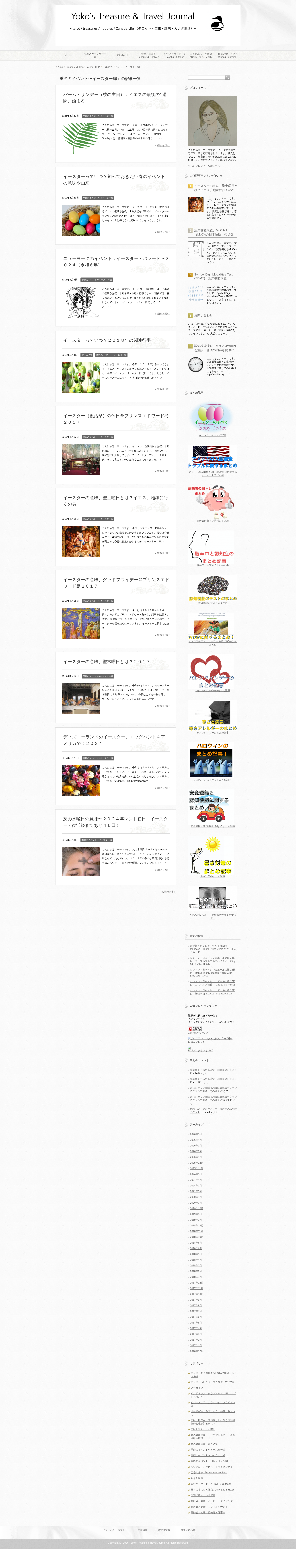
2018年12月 (196, 1225)
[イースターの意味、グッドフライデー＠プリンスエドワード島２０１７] (81, 636)
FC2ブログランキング (200, 1050)
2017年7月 (196, 1311)
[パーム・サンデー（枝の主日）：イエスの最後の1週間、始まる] (81, 151)
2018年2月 (196, 1271)
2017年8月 (196, 1305)
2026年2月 (196, 1151)
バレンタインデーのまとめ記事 (212, 690)
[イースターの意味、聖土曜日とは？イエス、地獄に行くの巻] (81, 554)
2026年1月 (196, 1157)
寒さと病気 (197, 1478)
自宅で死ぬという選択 (203, 1495)
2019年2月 (196, 1220)
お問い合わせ (121, 55)
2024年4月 (196, 1180)
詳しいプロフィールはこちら (204, 166)
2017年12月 (196, 1282)
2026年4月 (196, 1140)
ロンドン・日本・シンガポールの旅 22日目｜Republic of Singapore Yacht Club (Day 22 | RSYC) (212, 972)
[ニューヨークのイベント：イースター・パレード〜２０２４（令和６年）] (81, 315)
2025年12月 (196, 1162)
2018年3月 (196, 1265)
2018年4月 (196, 1260)
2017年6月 (196, 1317)
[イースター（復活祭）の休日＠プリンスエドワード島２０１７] (81, 472)
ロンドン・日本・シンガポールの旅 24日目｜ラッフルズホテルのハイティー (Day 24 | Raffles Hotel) (212, 961)
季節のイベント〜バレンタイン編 (209, 1461)
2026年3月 (196, 1145)
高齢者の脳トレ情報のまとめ (213, 520)
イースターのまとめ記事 (212, 435)
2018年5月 (196, 1254)
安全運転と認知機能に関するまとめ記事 (213, 826)
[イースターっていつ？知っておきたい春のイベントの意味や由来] (81, 233)
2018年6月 (196, 1248)
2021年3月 (196, 1191)
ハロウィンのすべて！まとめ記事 (212, 779)
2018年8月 (196, 1242)
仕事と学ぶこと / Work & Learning (227, 55)
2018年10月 (196, 1237)
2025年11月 (196, 1168)
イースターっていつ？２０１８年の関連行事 (107, 340)
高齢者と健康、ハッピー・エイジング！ (213, 1501)
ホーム (68, 55)
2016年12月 (196, 1351)
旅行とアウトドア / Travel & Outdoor (174, 55)
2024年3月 (196, 1185)
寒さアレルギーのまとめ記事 (213, 732)
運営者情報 (164, 1530)
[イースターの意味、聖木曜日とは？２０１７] (81, 712)
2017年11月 (196, 1288)
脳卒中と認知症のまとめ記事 (213, 565)
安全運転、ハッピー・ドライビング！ (212, 1466)
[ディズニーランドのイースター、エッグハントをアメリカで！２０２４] (81, 794)
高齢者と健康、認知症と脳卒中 (208, 1512)
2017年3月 (196, 1334)
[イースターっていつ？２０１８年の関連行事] (81, 390)
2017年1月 (196, 1345)
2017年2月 (196, 1339)
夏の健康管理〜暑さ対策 (204, 1444)
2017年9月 (196, 1299)
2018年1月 (196, 1277)
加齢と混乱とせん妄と (203, 1429)
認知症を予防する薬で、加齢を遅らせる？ (213, 1070)
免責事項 (143, 1530)
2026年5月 (196, 1134)
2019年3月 (196, 1214)
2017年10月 (196, 1294)
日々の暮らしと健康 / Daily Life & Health (201, 55)
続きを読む (163, 145)
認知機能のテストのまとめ (213, 602)
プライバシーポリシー (115, 1530)
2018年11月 (196, 1231)
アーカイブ (87, 355)
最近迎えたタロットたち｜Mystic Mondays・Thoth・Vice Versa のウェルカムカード (213, 949)
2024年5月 (196, 1174)
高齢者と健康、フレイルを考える (209, 1506)
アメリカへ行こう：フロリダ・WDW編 (212, 1382)
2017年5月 (196, 1322)
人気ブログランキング (198, 1033)
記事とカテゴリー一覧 (95, 55)
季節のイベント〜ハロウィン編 (208, 1455)
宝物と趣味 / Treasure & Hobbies (148, 55)
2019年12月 (196, 1208)
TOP (79, 67)
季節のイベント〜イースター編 (98, 116)
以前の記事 (167, 891)
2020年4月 (196, 1197)
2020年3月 (196, 1202)
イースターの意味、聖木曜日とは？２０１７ (106, 661)
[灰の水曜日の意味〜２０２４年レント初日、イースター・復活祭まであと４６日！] (81, 874)
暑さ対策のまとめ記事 (212, 876)
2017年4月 (196, 1328)
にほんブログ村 (196, 1041)
